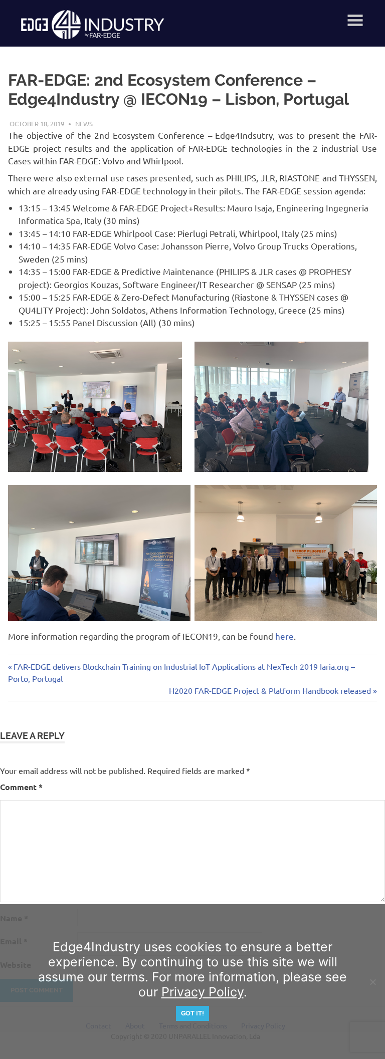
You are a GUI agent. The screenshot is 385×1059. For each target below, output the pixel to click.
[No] (372, 982)
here (284, 636)
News (84, 123)
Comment (21, 786)
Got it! (192, 1013)
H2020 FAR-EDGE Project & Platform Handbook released (270, 690)
